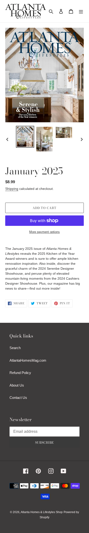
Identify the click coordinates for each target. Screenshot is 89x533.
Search (15, 348)
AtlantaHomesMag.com (27, 360)
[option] (25, 137)
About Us (16, 385)
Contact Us (18, 398)
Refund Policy (20, 373)
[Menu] (81, 11)
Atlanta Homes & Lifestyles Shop (42, 512)
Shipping (11, 189)
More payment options (44, 232)
